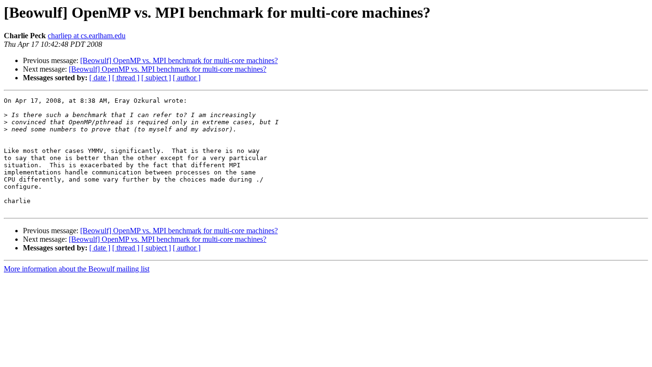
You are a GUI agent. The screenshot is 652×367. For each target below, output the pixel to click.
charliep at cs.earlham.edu (87, 36)
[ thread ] (125, 78)
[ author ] (186, 78)
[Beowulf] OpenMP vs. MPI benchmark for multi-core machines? (179, 60)
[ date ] (99, 78)
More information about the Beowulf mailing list (76, 269)
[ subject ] (156, 78)
